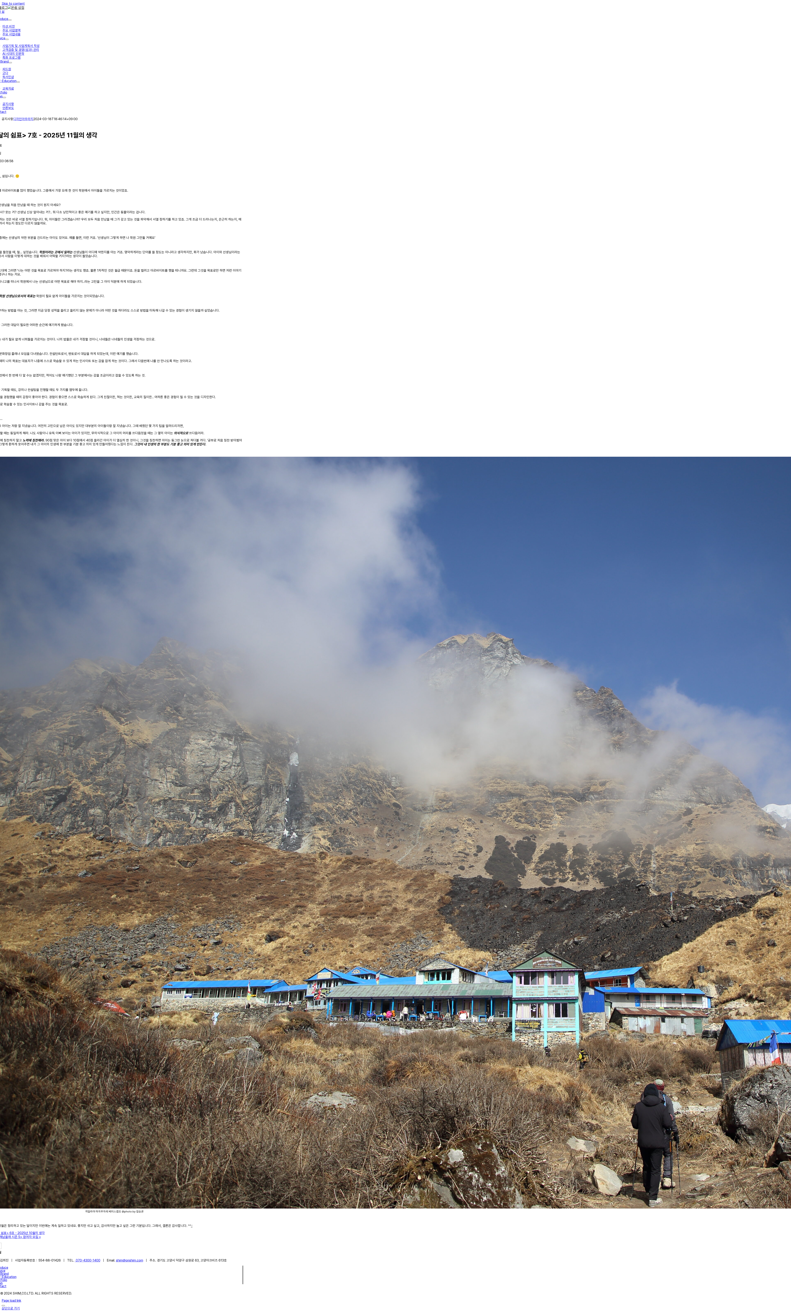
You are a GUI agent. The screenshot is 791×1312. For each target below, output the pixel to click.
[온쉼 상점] (16, 8)
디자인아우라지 (23, 119)
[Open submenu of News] (4, 97)
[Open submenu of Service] (7, 39)
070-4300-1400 (87, 1260)
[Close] (3, 1305)
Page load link (11, 1301)
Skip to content (13, 4)
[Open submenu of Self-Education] (18, 82)
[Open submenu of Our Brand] (10, 62)
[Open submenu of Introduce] (10, 20)
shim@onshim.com (129, 1260)
